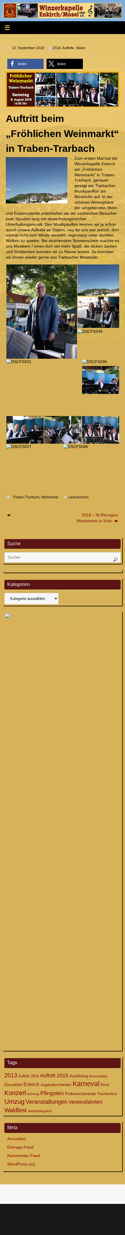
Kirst (105, 1084)
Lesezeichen (78, 497)
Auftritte (68, 48)
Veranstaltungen (46, 1102)
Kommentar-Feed (23, 1156)
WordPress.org (21, 1164)
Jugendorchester (56, 1084)
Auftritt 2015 (54, 1075)
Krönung (33, 1094)
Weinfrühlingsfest (40, 1111)
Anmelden (16, 1139)
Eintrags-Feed (20, 1147)
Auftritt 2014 (28, 1076)
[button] (25, 64)
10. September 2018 (28, 48)
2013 (10, 1075)
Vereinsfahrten (85, 1102)
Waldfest (15, 1110)
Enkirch (31, 1084)
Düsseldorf (13, 1085)
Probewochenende (80, 1094)
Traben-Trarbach (26, 497)
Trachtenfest (107, 1094)
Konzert (15, 1093)
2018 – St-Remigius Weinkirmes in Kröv (97, 518)
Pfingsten (52, 1093)
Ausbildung (78, 1076)
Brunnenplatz (98, 1076)
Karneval (86, 1083)
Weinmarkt (49, 497)
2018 (57, 48)
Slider (80, 48)
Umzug (14, 1101)
